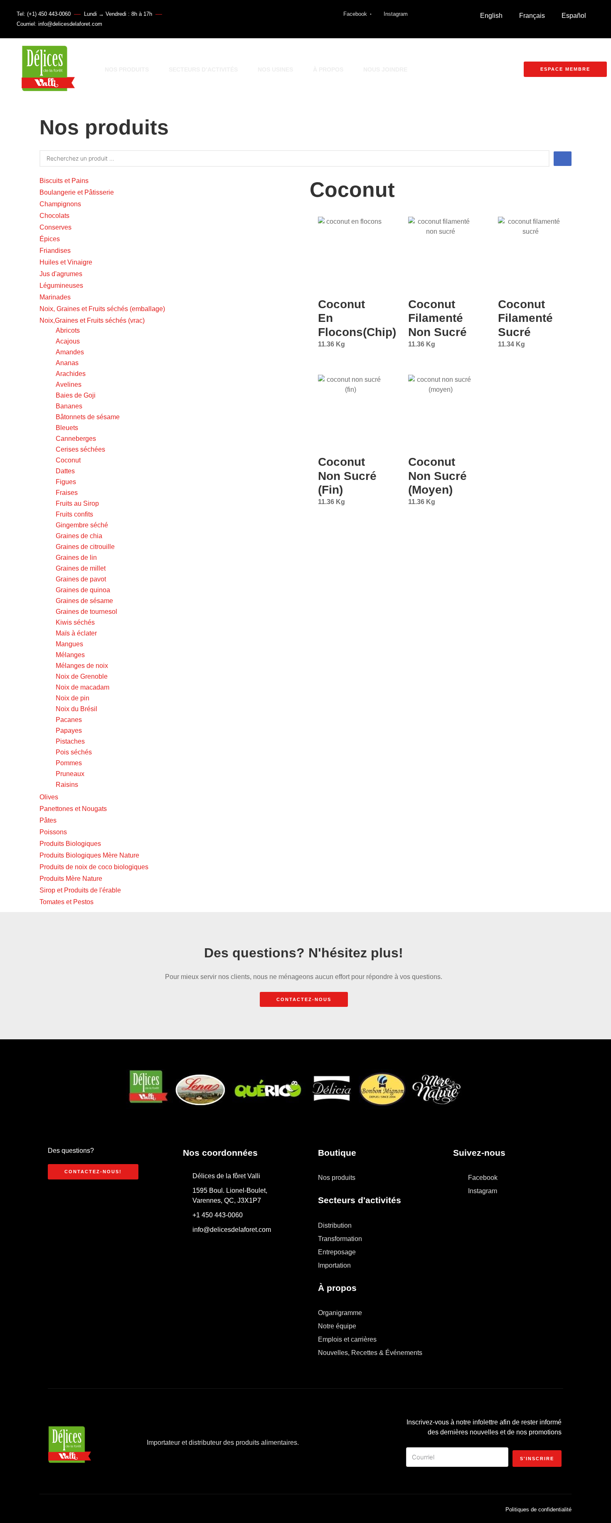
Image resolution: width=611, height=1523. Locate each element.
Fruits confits (74, 514)
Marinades (55, 297)
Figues (66, 481)
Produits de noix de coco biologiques (93, 866)
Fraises (67, 492)
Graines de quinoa (83, 589)
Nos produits (127, 69)
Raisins (67, 784)
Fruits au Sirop (77, 503)
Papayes (69, 730)
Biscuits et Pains (64, 180)
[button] (422, 69)
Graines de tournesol (86, 611)
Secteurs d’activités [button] (203, 69)
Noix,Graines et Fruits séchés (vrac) (92, 320)
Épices (49, 238)
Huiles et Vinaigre (65, 262)
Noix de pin (72, 698)
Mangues (69, 644)
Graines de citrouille (85, 546)
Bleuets (67, 427)
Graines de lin (76, 557)
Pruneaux (70, 773)
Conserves (55, 227)
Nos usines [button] (275, 69)
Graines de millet (81, 568)
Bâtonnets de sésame (88, 416)
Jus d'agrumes (60, 273)
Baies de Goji (76, 395)
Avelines (68, 384)
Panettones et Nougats (73, 808)
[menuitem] (491, 15)
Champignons (60, 204)
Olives (48, 797)
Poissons (53, 832)
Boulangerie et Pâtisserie (76, 192)
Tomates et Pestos (66, 901)
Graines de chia (79, 535)
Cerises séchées (80, 449)
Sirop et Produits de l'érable (80, 890)
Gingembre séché (82, 525)
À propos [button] (328, 69)
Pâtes (48, 820)
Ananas (67, 362)
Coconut (68, 460)
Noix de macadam (82, 687)
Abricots (68, 330)
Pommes (69, 762)
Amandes (70, 352)
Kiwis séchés (75, 622)
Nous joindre (385, 69)
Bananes (69, 406)
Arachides (71, 373)
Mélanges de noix (82, 665)
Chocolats (54, 215)
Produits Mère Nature (70, 878)
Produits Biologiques (70, 843)
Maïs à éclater (76, 633)
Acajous (68, 341)
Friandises (55, 250)
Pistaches (70, 741)
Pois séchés (74, 752)
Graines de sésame (84, 600)
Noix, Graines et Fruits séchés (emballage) (102, 308)
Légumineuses (61, 285)
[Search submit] (563, 158)
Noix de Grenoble (82, 676)
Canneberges (76, 438)
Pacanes (69, 719)
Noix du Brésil (76, 708)
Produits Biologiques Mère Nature (89, 855)
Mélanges (70, 654)
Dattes (65, 471)
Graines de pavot (81, 579)
